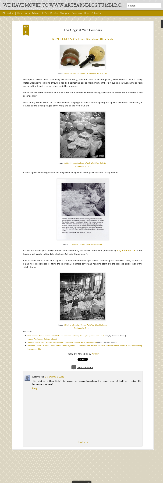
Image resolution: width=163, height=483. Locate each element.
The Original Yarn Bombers (83, 30)
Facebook (77, 13)
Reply (34, 388)
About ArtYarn (32, 13)
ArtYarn (95, 353)
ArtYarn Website (50, 13)
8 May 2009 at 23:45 (54, 376)
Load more (83, 442)
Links (86, 13)
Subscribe (97, 13)
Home (20, 13)
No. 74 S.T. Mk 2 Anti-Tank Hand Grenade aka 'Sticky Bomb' (82, 39)
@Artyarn (65, 13)
